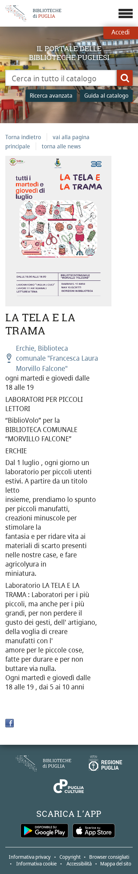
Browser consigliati (109, 856)
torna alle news (61, 146)
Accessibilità (79, 863)
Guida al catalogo (106, 95)
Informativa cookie (36, 863)
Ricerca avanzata (51, 95)
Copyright (70, 856)
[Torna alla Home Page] (43, 763)
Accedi (120, 32)
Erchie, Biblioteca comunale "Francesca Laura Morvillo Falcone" (57, 358)
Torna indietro (23, 137)
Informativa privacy (30, 856)
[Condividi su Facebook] (9, 723)
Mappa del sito (115, 863)
